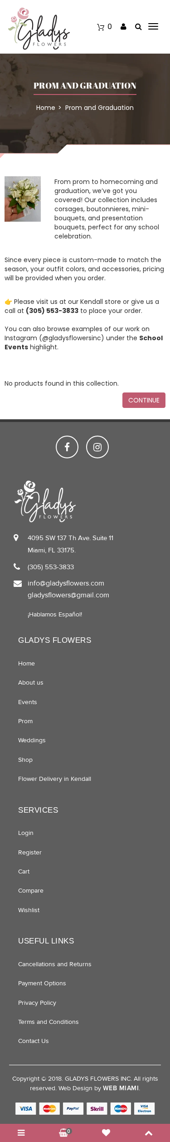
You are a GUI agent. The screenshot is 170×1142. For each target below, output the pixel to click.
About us (31, 682)
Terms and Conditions (48, 1022)
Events (27, 702)
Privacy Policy (37, 1003)
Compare (31, 890)
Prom (25, 721)
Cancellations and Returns (55, 964)
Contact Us (33, 1041)
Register (30, 852)
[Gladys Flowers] (39, 28)
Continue (144, 400)
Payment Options (42, 983)
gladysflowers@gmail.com (68, 595)
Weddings (32, 740)
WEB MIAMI (121, 1088)
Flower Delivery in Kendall (54, 779)
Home (26, 663)
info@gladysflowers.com (66, 583)
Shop (25, 760)
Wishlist (28, 910)
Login (26, 833)
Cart (23, 871)
